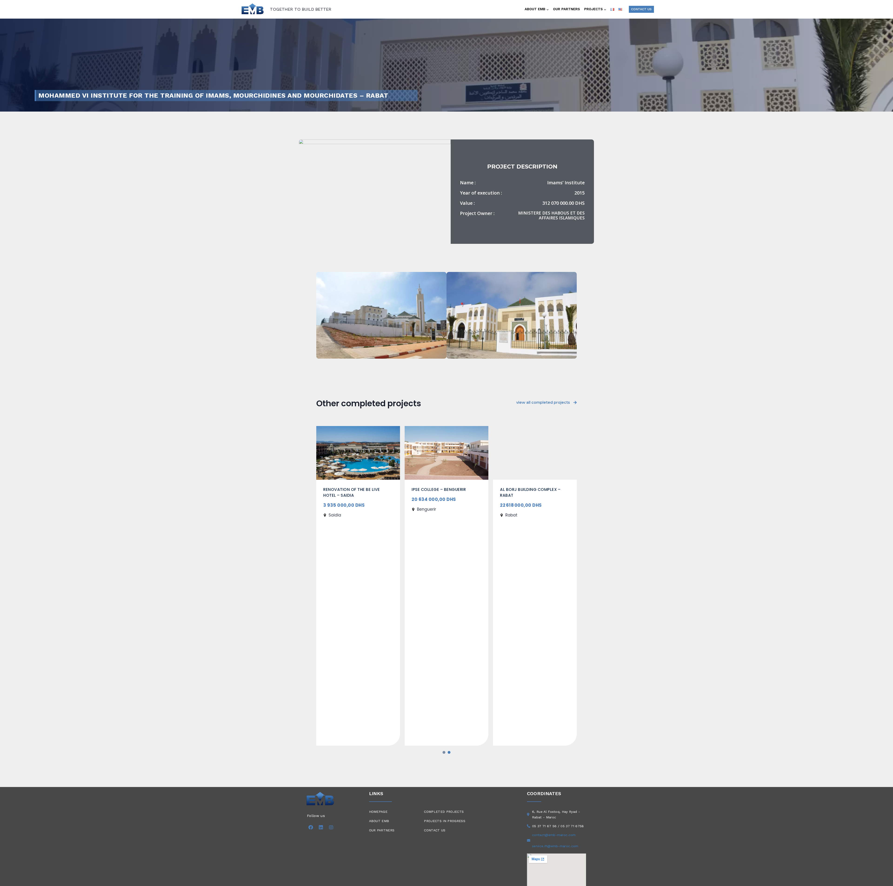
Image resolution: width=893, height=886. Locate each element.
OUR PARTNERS (566, 9)
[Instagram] (331, 827)
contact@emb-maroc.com (554, 835)
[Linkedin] (321, 827)
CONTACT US (641, 9)
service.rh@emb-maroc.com (555, 846)
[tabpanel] (358, 586)
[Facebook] (310, 827)
